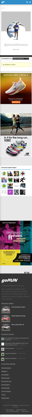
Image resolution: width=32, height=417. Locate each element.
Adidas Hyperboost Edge (18, 316)
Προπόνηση (5, 388)
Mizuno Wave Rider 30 (18, 324)
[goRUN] (2, 2)
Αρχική (3, 8)
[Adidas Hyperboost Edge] (5, 322)
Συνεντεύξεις (6, 391)
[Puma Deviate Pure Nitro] (5, 313)
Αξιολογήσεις (6, 368)
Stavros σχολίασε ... (10, 348)
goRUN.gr (14, 405)
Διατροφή (5, 375)
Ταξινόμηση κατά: (6, 58)
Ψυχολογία (5, 398)
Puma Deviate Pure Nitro (18, 307)
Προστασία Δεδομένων (12, 411)
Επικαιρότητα (6, 381)
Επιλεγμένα (5, 385)
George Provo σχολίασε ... (11, 353)
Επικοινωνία (25, 411)
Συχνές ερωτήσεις (21, 409)
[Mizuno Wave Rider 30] (5, 330)
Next (27, 101)
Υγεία (3, 395)
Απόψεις (4, 371)
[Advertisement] (13, 209)
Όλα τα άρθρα (9, 409)
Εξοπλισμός (5, 378)
